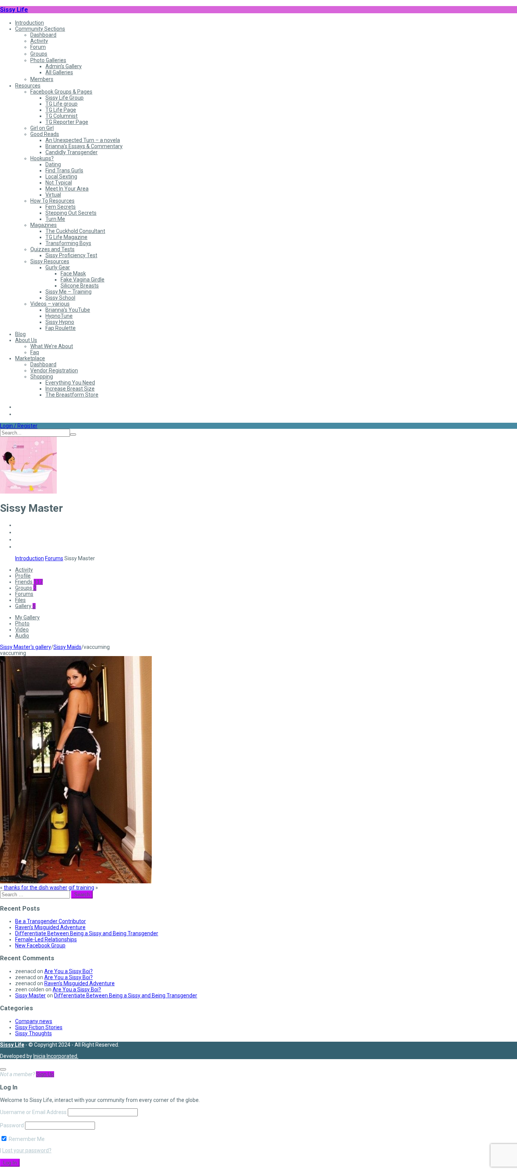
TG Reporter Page (66, 122)
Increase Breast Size (70, 389)
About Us (26, 340)
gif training (81, 887)
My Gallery (27, 617)
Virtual (53, 195)
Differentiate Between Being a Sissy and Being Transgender (86, 933)
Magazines (43, 225)
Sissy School (60, 298)
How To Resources (52, 201)
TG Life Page (60, 110)
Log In (10, 1163)
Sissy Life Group (64, 98)
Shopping (41, 376)
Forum (38, 47)
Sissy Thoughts (33, 1033)
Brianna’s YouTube (67, 310)
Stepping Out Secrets (71, 213)
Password (12, 1125)
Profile (23, 576)
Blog (20, 334)
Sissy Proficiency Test (71, 255)
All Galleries (59, 72)
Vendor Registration (54, 370)
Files (20, 600)
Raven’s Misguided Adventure (50, 927)
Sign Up (45, 1074)
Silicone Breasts (80, 286)
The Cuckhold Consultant (75, 231)
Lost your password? (26, 1150)
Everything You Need (70, 383)
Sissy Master (30, 995)
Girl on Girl (42, 128)
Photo (22, 623)
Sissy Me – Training (68, 292)
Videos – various (50, 304)
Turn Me (55, 219)
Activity (39, 41)
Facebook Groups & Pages (61, 92)
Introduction (29, 23)
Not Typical (58, 183)
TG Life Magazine (66, 237)
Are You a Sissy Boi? (68, 971)
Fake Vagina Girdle (82, 280)
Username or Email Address (33, 1112)
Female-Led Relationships (46, 939)
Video (22, 630)
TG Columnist (61, 116)
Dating (53, 164)
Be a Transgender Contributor (50, 921)
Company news (33, 1021)
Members (41, 79)
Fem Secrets (60, 207)
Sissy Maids (67, 647)
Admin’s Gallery (63, 66)
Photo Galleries (48, 60)
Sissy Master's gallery (25, 647)
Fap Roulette (60, 328)
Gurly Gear (57, 267)
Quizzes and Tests (52, 249)
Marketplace (30, 358)
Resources (27, 86)
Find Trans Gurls (64, 170)
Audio (22, 636)
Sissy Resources (49, 261)
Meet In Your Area (67, 189)
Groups (38, 54)
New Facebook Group (40, 945)
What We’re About (51, 346)
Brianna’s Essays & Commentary (84, 146)
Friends (29, 582)
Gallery (25, 606)
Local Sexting (61, 176)
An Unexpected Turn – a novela (82, 140)
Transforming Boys (68, 243)
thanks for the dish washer (35, 887)
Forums (54, 558)
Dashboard (43, 35)
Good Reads (44, 134)
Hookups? (42, 158)
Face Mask (73, 273)
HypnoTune (59, 316)
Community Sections (40, 29)
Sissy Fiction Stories (38, 1027)
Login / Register (18, 426)
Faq (34, 352)
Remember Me (26, 1139)
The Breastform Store (71, 395)
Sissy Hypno (59, 322)
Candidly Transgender (71, 152)
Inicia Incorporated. (55, 1056)
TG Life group (61, 104)
